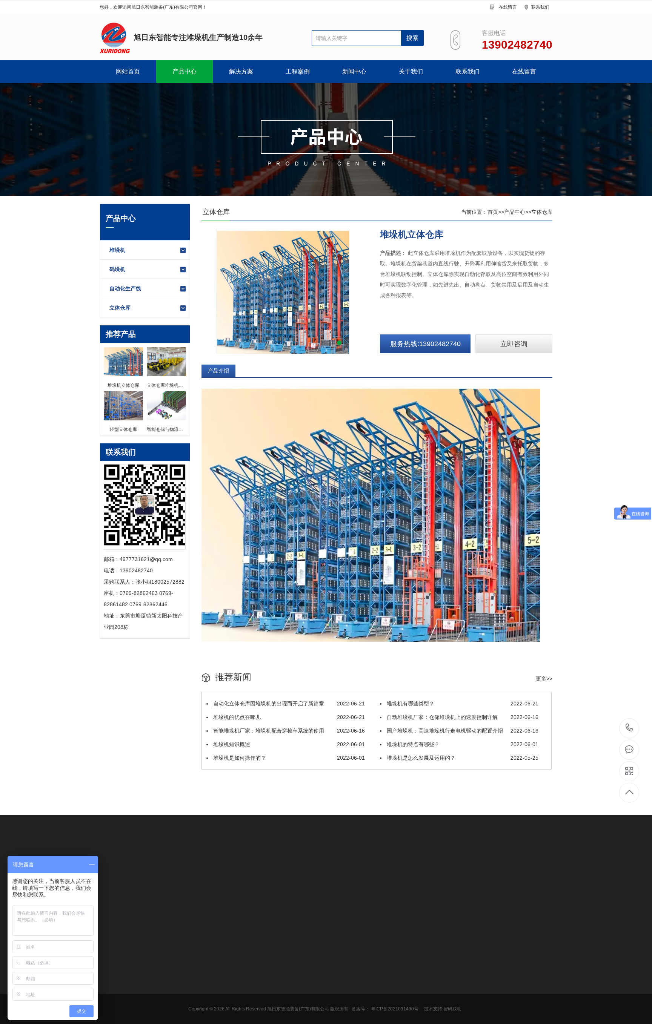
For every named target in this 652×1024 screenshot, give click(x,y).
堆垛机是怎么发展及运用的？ (461, 758)
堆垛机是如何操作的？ (288, 758)
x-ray (312, 865)
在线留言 (508, 7)
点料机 (332, 865)
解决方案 (241, 71)
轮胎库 (149, 978)
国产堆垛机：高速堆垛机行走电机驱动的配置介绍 (461, 731)
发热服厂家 (410, 865)
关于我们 (411, 71)
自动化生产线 (125, 288)
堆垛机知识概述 (288, 744)
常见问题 (193, 961)
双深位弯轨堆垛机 (159, 953)
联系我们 (540, 7)
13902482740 (630, 728)
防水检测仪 (208, 865)
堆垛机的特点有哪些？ (461, 744)
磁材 (146, 967)
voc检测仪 (143, 865)
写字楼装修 (515, 865)
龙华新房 (110, 876)
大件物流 (138, 876)
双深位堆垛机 (157, 939)
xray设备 (357, 865)
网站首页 (128, 71)
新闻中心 (354, 71)
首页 (492, 212)
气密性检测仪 (244, 865)
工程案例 (298, 71)
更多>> (544, 679)
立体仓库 (120, 308)
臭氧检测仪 (175, 865)
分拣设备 (166, 876)
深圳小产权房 (479, 865)
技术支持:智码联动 (442, 1009)
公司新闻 (193, 939)
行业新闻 (193, 950)
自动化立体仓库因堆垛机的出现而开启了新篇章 (288, 704)
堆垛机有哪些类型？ (461, 704)
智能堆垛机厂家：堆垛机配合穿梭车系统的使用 (288, 731)
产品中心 (184, 71)
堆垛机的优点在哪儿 (288, 717)
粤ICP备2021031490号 (394, 1009)
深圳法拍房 (444, 865)
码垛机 (117, 269)
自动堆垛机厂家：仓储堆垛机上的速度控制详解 (461, 717)
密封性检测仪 (283, 865)
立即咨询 (513, 344)
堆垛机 (117, 250)
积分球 (383, 865)
